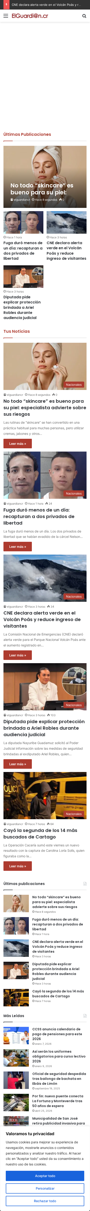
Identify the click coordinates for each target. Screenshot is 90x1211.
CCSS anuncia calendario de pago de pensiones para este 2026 (57, 1034)
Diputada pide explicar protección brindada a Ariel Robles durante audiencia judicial (22, 307)
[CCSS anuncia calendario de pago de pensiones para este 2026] (16, 1035)
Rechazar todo (45, 1201)
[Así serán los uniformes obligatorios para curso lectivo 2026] (16, 1058)
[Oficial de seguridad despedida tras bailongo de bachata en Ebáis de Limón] (16, 1080)
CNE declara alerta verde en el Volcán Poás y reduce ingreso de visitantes (66, 250)
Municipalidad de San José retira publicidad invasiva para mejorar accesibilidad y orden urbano (58, 1125)
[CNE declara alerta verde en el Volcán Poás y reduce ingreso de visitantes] (66, 222)
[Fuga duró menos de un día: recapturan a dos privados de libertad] (23, 222)
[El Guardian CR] (30, 16)
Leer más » (17, 444)
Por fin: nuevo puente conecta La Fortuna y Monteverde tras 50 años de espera (57, 1101)
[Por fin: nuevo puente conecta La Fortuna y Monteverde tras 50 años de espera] (16, 1102)
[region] (45, 1168)
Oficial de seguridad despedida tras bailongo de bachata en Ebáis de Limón (59, 1078)
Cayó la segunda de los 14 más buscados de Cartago (40, 833)
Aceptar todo (45, 1176)
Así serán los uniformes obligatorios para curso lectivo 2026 (59, 1056)
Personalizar (45, 1188)
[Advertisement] (45, 83)
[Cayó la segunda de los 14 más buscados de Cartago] (16, 997)
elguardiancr (22, 199)
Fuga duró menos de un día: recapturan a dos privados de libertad (22, 250)
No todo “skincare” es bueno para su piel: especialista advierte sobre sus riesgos (44, 407)
